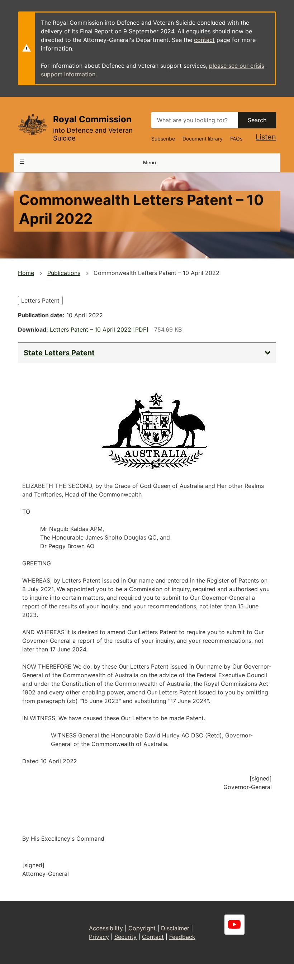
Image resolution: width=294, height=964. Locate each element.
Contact (153, 936)
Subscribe (163, 139)
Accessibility (106, 928)
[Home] (32, 124)
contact (204, 39)
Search (257, 120)
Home (26, 272)
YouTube (234, 925)
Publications (63, 272)
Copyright (142, 928)
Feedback (182, 936)
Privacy (99, 936)
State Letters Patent (59, 352)
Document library (202, 139)
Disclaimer (175, 928)
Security (125, 936)
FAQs (236, 139)
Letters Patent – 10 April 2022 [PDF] (99, 329)
